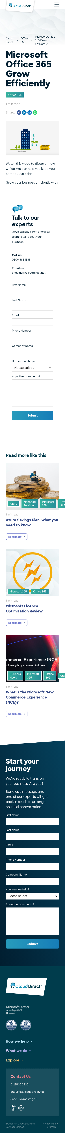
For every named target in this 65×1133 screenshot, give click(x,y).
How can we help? (23, 361)
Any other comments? (26, 376)
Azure (13, 503)
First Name (19, 285)
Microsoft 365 (48, 503)
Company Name (22, 346)
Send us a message (22, 1099)
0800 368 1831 (21, 259)
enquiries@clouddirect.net (29, 272)
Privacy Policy (50, 1123)
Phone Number (21, 330)
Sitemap (51, 1127)
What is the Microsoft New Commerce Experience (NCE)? (30, 697)
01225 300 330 (19, 1084)
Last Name (19, 300)
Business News (15, 675)
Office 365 (24, 40)
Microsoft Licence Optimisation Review (24, 609)
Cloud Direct (9, 40)
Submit (32, 415)
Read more (15, 536)
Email (15, 315)
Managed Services (30, 503)
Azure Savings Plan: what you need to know (32, 522)
